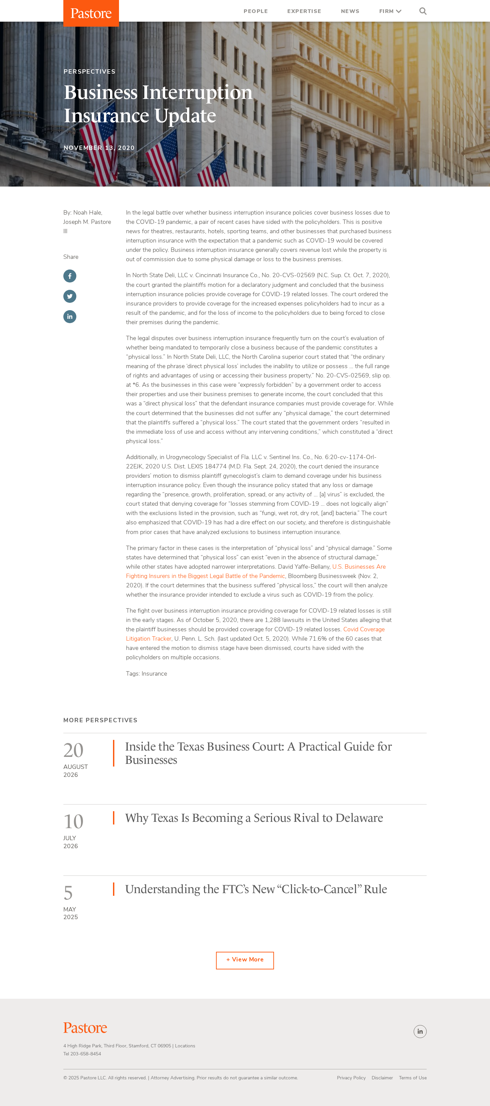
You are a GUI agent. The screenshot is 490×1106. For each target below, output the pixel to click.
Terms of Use (413, 1078)
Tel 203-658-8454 (82, 1054)
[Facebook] (69, 276)
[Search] (421, 12)
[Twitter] (69, 296)
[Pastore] (91, 13)
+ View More (245, 960)
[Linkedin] (69, 316)
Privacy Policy (351, 1078)
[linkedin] (420, 1031)
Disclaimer (382, 1078)
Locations (185, 1046)
